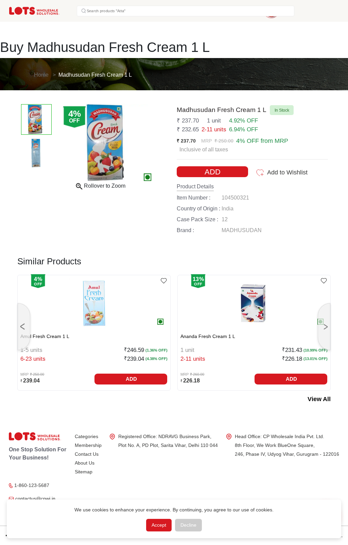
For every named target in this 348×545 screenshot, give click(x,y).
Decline (188, 525)
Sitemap (83, 471)
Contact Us (87, 454)
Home (41, 75)
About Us (84, 463)
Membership (88, 445)
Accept (159, 525)
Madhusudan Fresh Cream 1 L (95, 75)
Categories (86, 436)
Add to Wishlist (287, 172)
